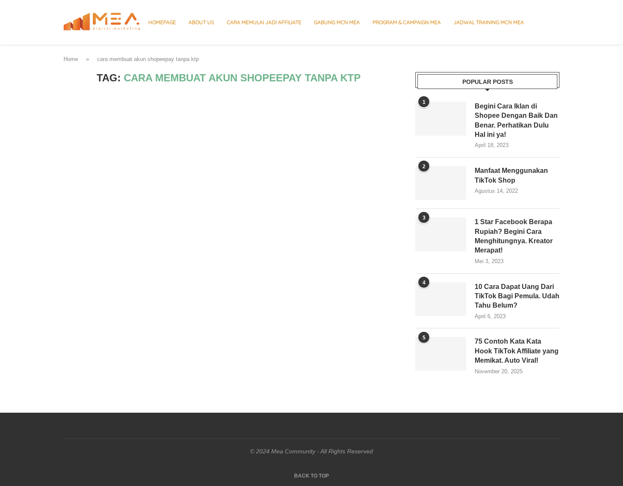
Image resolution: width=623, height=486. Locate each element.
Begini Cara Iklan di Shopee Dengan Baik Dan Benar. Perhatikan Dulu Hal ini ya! (516, 120)
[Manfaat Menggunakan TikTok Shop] (440, 183)
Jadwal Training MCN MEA (488, 22)
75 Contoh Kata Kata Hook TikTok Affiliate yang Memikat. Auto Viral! (517, 351)
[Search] (555, 22)
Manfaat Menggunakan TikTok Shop (511, 175)
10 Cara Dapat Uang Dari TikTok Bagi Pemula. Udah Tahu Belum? (517, 296)
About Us (201, 22)
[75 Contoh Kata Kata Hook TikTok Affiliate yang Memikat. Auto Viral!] (440, 354)
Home (71, 59)
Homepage (162, 22)
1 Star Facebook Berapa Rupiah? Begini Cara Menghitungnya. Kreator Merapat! (514, 236)
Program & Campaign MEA (407, 22)
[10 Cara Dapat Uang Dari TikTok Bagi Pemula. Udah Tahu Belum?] (440, 299)
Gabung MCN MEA (337, 22)
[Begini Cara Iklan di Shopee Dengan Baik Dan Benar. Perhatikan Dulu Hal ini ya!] (440, 119)
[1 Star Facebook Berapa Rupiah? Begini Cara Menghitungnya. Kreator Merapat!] (440, 234)
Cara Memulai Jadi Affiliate (264, 22)
